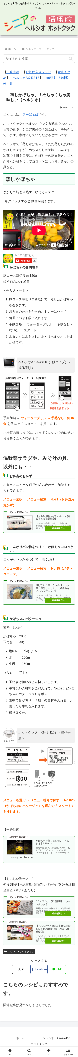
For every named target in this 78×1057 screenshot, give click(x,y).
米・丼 (8, 83)
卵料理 (63, 78)
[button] (70, 58)
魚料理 (51, 78)
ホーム (20, 1038)
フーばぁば (30, 114)
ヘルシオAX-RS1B (26, 78)
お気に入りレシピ (38, 72)
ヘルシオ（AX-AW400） (58, 1038)
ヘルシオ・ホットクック (21, 951)
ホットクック (39, 1044)
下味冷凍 (12, 72)
